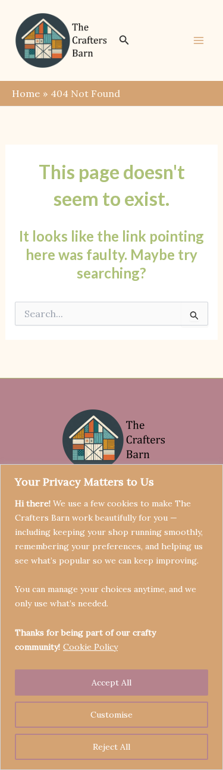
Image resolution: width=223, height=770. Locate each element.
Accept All (111, 682)
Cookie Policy (90, 646)
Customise (111, 714)
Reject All (111, 746)
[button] (124, 40)
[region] (111, 617)
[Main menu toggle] (198, 40)
